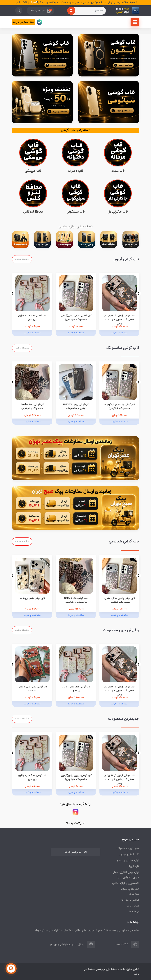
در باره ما (134, 911)
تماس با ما (133, 906)
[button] (40, 11)
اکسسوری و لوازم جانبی (125, 883)
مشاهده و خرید (119, 333)
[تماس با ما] (11, 968)
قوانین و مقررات (130, 900)
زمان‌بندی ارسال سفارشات (130, 891)
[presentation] (138, 293)
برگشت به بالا (74, 823)
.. (30, 2)
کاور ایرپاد (133, 866)
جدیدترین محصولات (127, 848)
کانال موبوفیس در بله (75, 852)
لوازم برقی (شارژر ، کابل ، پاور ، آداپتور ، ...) (126, 874)
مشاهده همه (22, 259)
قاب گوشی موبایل (129, 854)
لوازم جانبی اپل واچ (128, 860)
